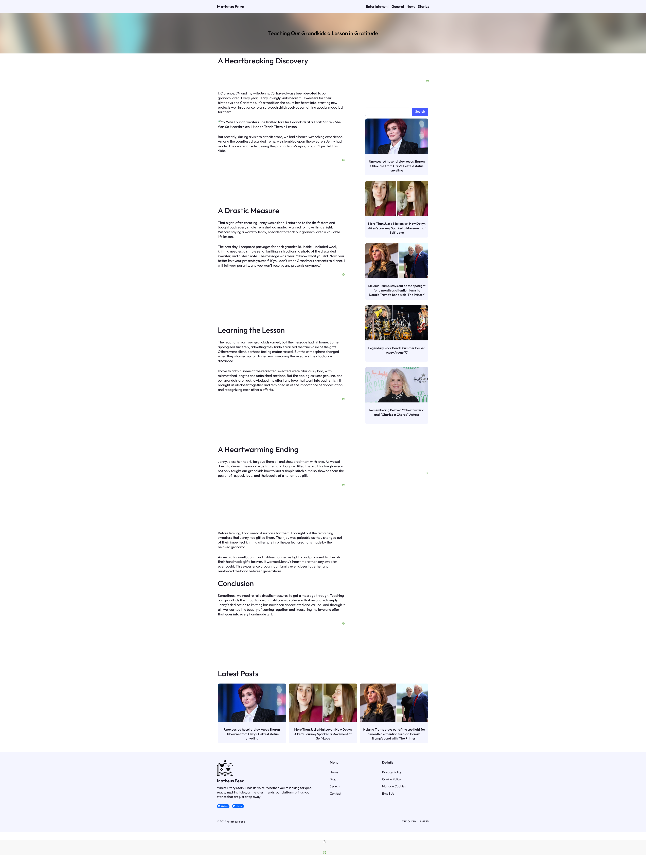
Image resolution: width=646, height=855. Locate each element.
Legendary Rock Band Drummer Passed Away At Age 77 (396, 350)
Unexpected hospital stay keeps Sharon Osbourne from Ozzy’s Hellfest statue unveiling (397, 165)
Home (334, 772)
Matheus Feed (230, 6)
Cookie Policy (391, 779)
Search (420, 111)
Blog (333, 779)
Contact (335, 793)
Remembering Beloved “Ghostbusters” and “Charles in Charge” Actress (396, 412)
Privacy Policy (392, 772)
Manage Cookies (394, 786)
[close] (324, 841)
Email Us (388, 793)
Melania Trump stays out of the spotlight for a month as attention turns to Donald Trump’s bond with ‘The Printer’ (396, 290)
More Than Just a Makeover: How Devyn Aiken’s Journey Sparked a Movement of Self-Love (397, 228)
